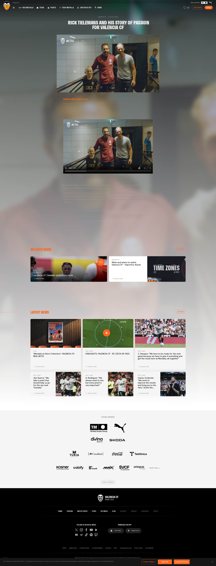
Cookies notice (84, 548)
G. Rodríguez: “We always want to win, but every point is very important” (95, 381)
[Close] (212, 561)
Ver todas (181, 249)
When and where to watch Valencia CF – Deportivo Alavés (126, 263)
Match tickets (82, 511)
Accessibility (149, 548)
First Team (89, 351)
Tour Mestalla (68, 7)
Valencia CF (37, 273)
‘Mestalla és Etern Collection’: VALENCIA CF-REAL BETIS (54, 354)
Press (115, 548)
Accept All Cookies (181, 562)
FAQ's (64, 548)
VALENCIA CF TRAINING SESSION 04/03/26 (53, 275)
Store (41, 7)
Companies (145, 511)
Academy (123, 511)
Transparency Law (126, 548)
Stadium (70, 511)
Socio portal (198, 8)
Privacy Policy (138, 548)
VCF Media (104, 511)
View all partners (108, 482)
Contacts (108, 548)
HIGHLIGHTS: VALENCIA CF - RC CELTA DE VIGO (108, 353)
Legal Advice (73, 548)
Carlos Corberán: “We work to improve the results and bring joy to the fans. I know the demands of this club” (147, 385)
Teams (60, 511)
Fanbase (134, 511)
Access (208, 8)
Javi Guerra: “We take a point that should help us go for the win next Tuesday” (41, 383)
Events (155, 511)
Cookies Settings (97, 548)
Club (34, 351)
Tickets (53, 7)
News (99, 7)
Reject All (165, 562)
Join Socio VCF (85, 7)
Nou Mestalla (27, 7)
